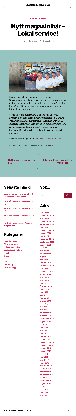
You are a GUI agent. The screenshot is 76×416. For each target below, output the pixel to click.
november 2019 (47, 271)
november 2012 (46, 375)
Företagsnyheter (38, 18)
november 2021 (46, 254)
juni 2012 (44, 389)
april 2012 (44, 395)
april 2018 (44, 280)
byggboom (33, 145)
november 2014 (47, 313)
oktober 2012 (45, 378)
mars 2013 (44, 363)
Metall (6, 253)
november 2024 (47, 221)
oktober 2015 (45, 301)
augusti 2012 (45, 383)
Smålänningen (32, 41)
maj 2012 (44, 392)
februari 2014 (46, 336)
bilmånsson (16, 145)
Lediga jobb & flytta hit (13, 250)
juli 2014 (43, 325)
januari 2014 (45, 339)
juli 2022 (43, 248)
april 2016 (44, 295)
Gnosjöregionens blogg (38, 5)
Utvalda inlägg (10, 268)
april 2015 (44, 310)
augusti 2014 (45, 322)
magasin (50, 145)
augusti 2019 (45, 274)
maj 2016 (44, 292)
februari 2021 (46, 263)
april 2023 (44, 236)
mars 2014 (44, 333)
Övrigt (6, 256)
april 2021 (44, 260)
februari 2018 (46, 286)
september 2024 (47, 224)
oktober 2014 (45, 316)
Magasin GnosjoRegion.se (48, 138)
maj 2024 (44, 227)
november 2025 (47, 215)
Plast (6, 259)
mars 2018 (44, 283)
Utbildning (8, 265)
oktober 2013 (45, 348)
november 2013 (47, 345)
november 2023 (47, 230)
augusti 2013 (45, 351)
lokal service (42, 145)
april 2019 (44, 277)
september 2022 (47, 242)
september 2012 (47, 381)
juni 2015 (44, 304)
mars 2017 (44, 289)
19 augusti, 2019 (48, 41)
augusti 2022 (45, 245)
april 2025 (44, 218)
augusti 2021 (45, 257)
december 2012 (47, 372)
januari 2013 (45, 369)
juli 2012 (43, 386)
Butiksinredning (11, 241)
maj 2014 (44, 327)
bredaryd (24, 145)
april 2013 (44, 360)
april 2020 (44, 268)
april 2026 (44, 212)
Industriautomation (12, 247)
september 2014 (47, 319)
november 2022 (47, 239)
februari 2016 (46, 298)
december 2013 (47, 342)
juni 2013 (44, 354)
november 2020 (47, 266)
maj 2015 (44, 307)
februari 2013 (46, 366)
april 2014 (44, 330)
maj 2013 (44, 357)
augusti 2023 (45, 233)
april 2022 (44, 251)
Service (7, 262)
